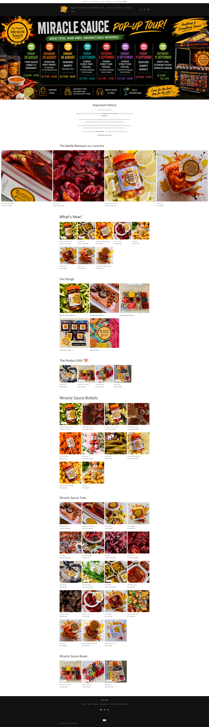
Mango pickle (81, 241)
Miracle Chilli (108, 456)
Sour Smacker (117, 384)
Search (84, 704)
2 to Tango (62, 555)
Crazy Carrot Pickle (64, 456)
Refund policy (123, 704)
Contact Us (96, 704)
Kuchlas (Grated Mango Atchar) (103, 266)
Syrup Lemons (56, 203)
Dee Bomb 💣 (130, 526)
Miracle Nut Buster (86, 584)
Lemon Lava (160, 203)
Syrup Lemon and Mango (7, 203)
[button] (141, 9)
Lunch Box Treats (65, 350)
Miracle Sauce (85, 456)
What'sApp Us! (104, 704)
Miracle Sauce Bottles (67, 315)
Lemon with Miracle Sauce (111, 203)
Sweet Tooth (94, 350)
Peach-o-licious (117, 241)
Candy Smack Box (100, 384)
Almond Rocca (63, 384)
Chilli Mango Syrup (132, 584)
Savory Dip (134, 241)
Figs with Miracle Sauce (87, 427)
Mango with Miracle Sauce (66, 241)
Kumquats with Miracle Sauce (103, 241)
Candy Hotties (63, 266)
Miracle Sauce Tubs (96, 315)
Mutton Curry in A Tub (110, 643)
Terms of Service (113, 704)
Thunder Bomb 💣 (86, 555)
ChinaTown (107, 555)
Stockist (89, 704)
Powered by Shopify (73, 723)
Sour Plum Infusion (64, 614)
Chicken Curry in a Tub (132, 614)
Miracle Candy (108, 526)
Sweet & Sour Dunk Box (83, 384)
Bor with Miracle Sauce (132, 427)
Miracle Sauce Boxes (126, 315)
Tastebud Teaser (63, 526)
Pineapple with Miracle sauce (112, 427)
